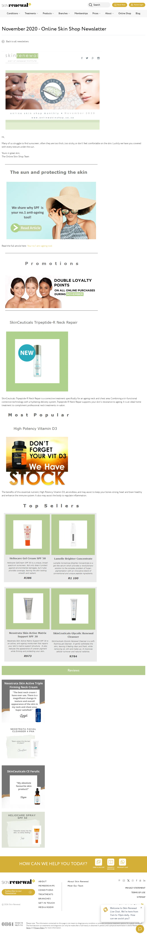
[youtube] (140, 880)
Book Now (121, 5)
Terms (28, 928)
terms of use (138, 892)
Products (47, 13)
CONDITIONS (45, 890)
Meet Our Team (75, 885)
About (108, 13)
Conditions (12, 13)
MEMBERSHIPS (46, 885)
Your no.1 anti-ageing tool (39, 245)
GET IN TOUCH (46, 903)
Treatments (30, 13)
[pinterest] (119, 880)
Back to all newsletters (17, 41)
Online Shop (124, 13)
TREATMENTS (45, 894)
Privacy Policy (39, 928)
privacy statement (135, 888)
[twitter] (128, 880)
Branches (63, 13)
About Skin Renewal (78, 881)
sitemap (141, 897)
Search (96, 4)
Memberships (81, 13)
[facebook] (136, 880)
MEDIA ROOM (46, 907)
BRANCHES (44, 898)
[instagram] (124, 880)
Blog (138, 13)
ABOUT (42, 881)
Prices (95, 13)
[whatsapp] (133, 880)
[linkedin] (144, 880)
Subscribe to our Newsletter (13, 892)
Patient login (138, 5)
